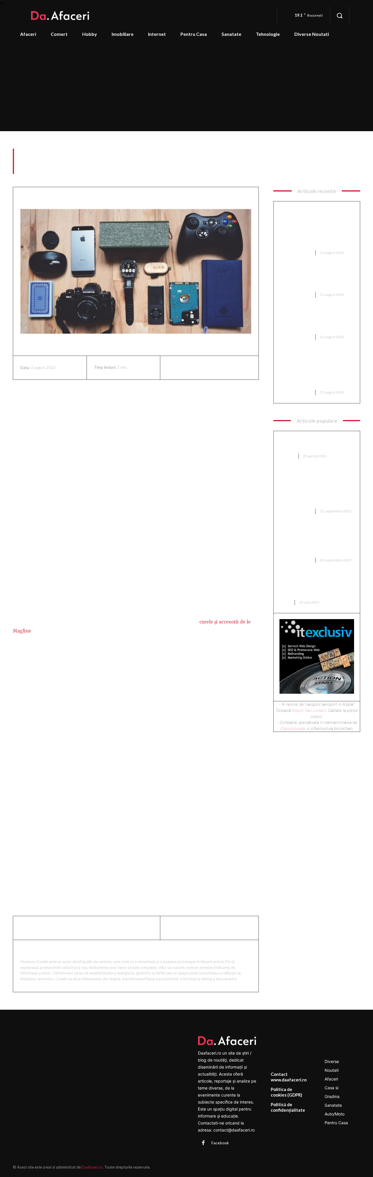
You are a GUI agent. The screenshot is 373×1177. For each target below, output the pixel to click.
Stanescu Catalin (42, 950)
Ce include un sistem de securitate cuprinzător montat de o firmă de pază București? (315, 279)
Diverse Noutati (295, 252)
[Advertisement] (186, 87)
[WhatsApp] (213, 367)
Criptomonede (293, 728)
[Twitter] (187, 367)
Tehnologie (349, 170)
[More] (227, 367)
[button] (339, 15)
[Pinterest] (200, 367)
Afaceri (287, 456)
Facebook (220, 1143)
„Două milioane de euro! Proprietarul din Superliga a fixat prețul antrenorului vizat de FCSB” (314, 541)
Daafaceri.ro (92, 1167)
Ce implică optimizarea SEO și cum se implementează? (313, 443)
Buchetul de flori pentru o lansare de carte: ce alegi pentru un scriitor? (309, 586)
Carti (285, 602)
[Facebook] (173, 367)
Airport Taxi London (309, 710)
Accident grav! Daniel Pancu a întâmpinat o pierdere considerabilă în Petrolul (314, 321)
